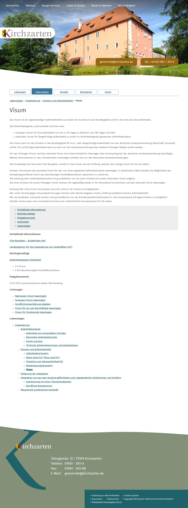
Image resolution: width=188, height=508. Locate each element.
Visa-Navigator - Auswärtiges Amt (28, 240)
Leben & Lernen (76, 5)
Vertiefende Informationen (31, 209)
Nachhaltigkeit (126, 5)
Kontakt (64, 92)
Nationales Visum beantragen (31, 296)
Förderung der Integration (34, 373)
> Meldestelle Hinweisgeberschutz (106, 502)
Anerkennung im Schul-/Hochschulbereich (48, 381)
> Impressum (96, 499)
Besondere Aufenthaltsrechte (41, 337)
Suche (108, 92)
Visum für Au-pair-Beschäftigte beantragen (38, 308)
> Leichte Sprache (130, 495)
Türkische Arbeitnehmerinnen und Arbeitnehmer (52, 345)
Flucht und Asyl (34, 341)
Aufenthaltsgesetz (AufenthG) (25, 259)
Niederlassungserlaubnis (39, 365)
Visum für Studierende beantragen (33, 312)
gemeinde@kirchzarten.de (116, 61)
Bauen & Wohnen (102, 5)
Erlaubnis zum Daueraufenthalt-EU (44, 361)
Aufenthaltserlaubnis (37, 353)
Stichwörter (86, 92)
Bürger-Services (51, 5)
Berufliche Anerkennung (39, 385)
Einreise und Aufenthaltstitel (58, 100)
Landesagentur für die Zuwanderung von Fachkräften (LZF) (41, 247)
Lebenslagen (42, 92)
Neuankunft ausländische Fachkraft (39, 389)
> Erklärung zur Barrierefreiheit (104, 495)
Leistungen (20, 92)
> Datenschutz (112, 499)
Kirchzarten (12, 5)
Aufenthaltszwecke (30, 329)
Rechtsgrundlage (26, 213)
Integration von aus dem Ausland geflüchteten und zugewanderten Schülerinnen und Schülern (71, 377)
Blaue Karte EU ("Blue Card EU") (43, 357)
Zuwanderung (33, 100)
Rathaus (30, 5)
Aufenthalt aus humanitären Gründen (46, 333)
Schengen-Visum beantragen (30, 300)
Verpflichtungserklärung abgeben (33, 304)
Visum (29, 369)
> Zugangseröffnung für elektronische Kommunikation (147, 499)
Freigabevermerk (26, 217)
